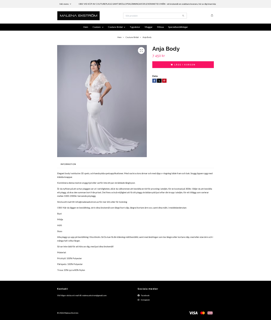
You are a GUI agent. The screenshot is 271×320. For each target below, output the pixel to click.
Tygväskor (135, 34)
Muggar (149, 34)
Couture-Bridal (115, 34)
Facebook (145, 303)
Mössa (160, 34)
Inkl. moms (64, 4)
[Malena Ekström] (96, 19)
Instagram (145, 307)
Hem (85, 34)
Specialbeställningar (178, 34)
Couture (97, 34)
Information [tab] (68, 172)
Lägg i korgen (184, 72)
